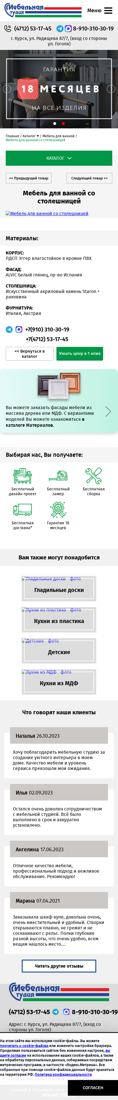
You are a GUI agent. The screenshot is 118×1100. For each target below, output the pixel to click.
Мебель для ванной (58, 136)
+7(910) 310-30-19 (47, 329)
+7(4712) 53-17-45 (47, 339)
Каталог (29, 136)
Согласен (93, 1088)
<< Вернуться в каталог (30, 354)
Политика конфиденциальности (63, 1074)
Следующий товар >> (89, 178)
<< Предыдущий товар (28, 178)
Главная (12, 136)
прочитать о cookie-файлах (24, 1046)
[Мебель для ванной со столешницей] (59, 213)
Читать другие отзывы (59, 966)
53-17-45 (32, 28)
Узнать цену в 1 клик (80, 353)
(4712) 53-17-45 (29, 1012)
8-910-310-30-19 (93, 28)
